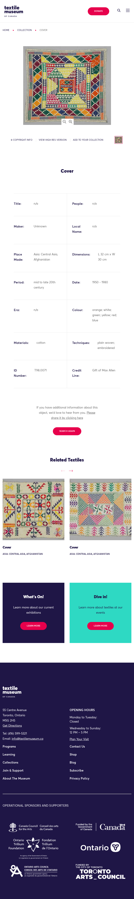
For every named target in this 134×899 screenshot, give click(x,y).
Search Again (67, 431)
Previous (63, 471)
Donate (98, 11)
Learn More (33, 626)
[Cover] (33, 509)
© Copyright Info (21, 140)
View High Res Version (53, 140)
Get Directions (12, 725)
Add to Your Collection (88, 140)
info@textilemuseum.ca (27, 738)
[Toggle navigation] (119, 10)
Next (71, 471)
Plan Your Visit (79, 739)
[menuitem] (33, 748)
